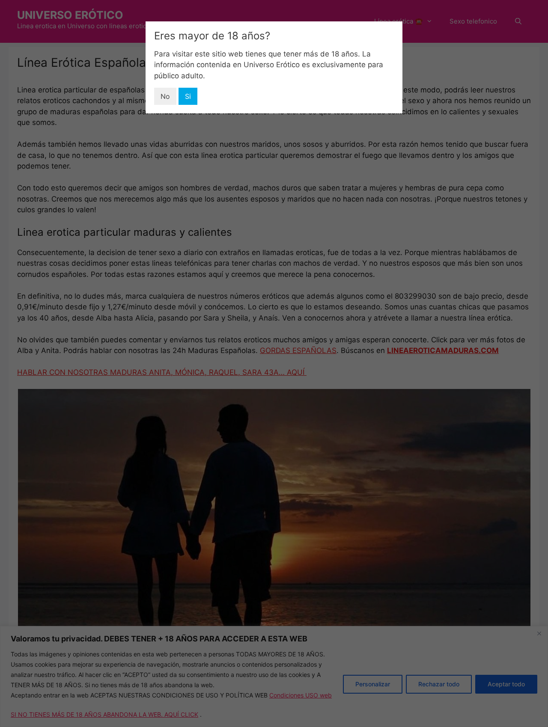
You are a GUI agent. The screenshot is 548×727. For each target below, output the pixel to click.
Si (188, 96)
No (165, 96)
